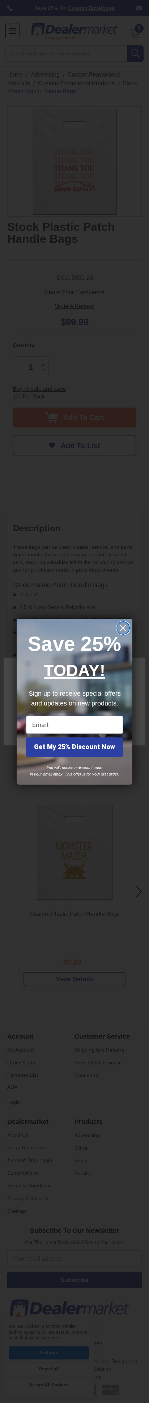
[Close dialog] (123, 628)
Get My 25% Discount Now (74, 747)
